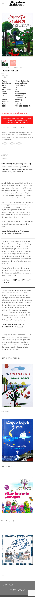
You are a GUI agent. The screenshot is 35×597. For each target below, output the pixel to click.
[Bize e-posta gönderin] (19, 590)
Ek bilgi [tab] (4, 159)
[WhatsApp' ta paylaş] (3, 143)
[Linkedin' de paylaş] (20, 143)
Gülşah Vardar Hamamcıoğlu (15, 137)
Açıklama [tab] (4, 155)
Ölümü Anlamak (17, 67)
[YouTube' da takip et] (24, 590)
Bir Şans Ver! (5, 576)
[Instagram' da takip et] (14, 590)
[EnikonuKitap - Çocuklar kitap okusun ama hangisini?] (17, 3)
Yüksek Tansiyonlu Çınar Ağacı (10, 521)
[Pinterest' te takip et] (21, 590)
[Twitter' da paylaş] (10, 143)
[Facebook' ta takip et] (11, 590)
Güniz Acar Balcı (28, 137)
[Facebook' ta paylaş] (6, 143)
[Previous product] (6, 76)
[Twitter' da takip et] (16, 590)
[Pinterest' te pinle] (17, 143)
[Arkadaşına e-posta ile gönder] (13, 143)
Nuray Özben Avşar (7, 139)
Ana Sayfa (5, 67)
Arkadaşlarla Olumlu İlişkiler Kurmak (18, 132)
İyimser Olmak (18, 134)
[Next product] (3, 76)
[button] (2, 3)
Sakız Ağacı (5, 411)
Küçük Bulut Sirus (6, 466)
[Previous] (4, 34)
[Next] (30, 34)
